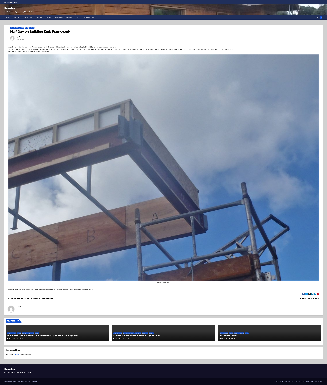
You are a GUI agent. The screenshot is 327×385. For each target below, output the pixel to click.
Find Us (48, 17)
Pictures (58, 17)
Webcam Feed (89, 17)
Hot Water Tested (228, 335)
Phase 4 (22, 27)
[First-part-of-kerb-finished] (163, 167)
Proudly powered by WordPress (12, 381)
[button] (318, 17)
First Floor (138, 333)
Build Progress (14, 27)
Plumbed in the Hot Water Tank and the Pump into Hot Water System (42, 335)
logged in (16, 354)
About (16, 17)
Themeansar (34, 381)
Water (36, 333)
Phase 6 (19, 333)
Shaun (20, 37)
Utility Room (31, 333)
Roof (26, 27)
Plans (68, 17)
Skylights (31, 27)
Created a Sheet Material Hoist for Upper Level (136, 335)
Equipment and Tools (128, 333)
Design (38, 17)
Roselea (9, 8)
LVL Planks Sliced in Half (308, 298)
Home (8, 17)
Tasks (78, 17)
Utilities (24, 333)
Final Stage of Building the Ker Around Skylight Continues (31, 298)
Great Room (145, 333)
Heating (231, 333)
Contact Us (27, 17)
